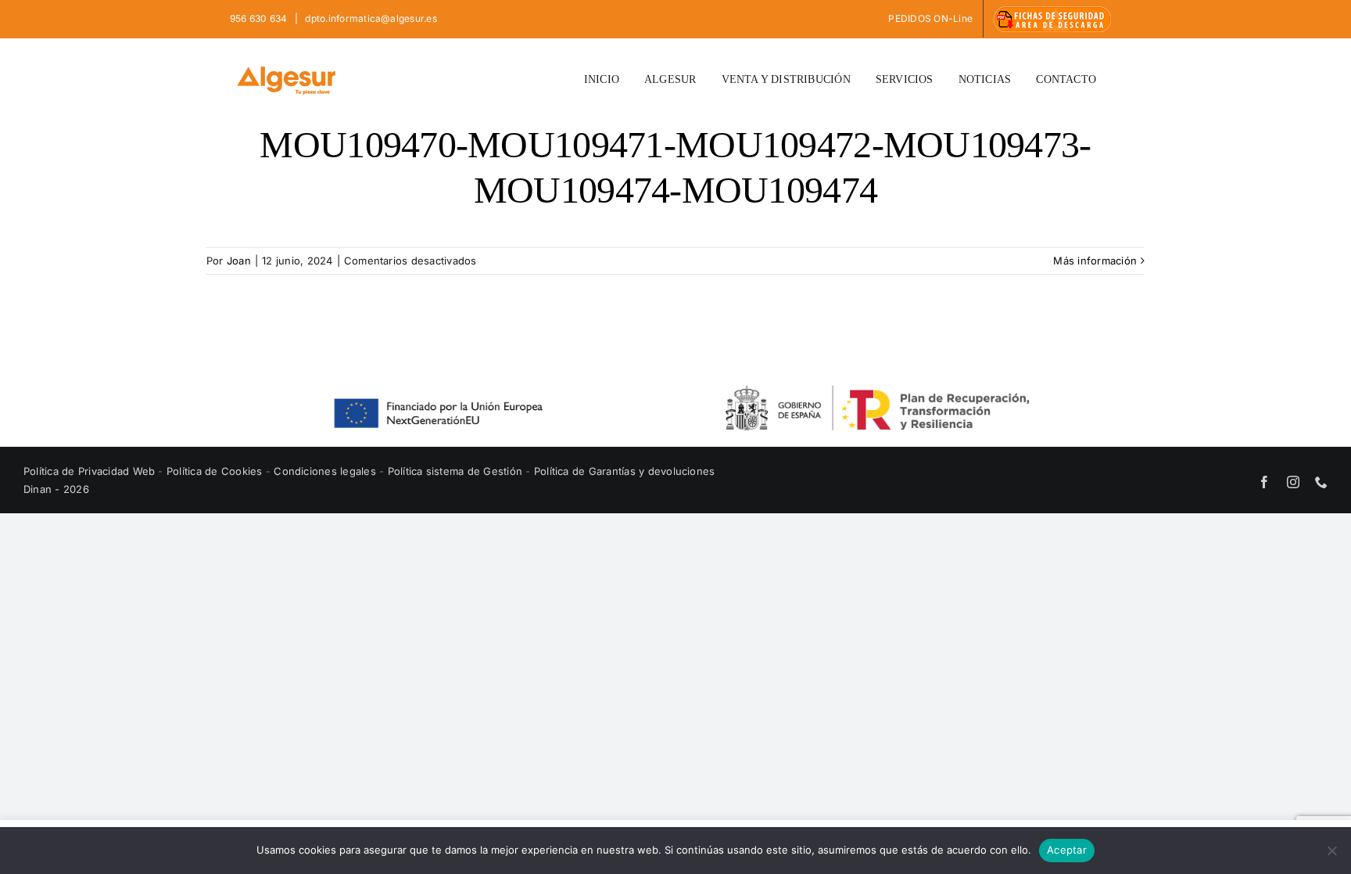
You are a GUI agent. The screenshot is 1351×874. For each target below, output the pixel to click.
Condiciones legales (326, 471)
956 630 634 (260, 18)
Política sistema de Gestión (455, 471)
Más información (1095, 260)
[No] (1331, 850)
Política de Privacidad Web (90, 471)
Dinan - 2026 (56, 489)
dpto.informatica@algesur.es (370, 18)
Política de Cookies (216, 471)
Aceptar (1067, 849)
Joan (239, 260)
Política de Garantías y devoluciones (624, 471)
